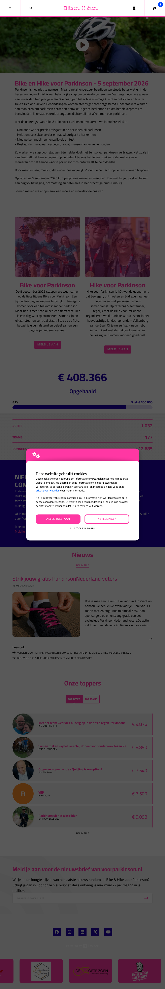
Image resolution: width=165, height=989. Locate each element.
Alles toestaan (58, 519)
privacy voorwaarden (48, 490)
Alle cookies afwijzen (82, 528)
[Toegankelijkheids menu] (160, 4)
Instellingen (107, 519)
